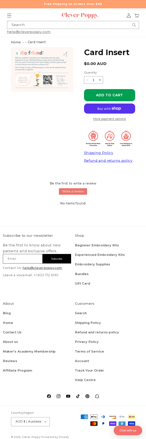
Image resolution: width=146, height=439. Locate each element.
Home (16, 42)
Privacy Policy (87, 342)
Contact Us (12, 332)
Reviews (10, 361)
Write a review (73, 191)
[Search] (134, 25)
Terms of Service (89, 351)
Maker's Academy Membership (29, 351)
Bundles (82, 274)
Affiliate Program (17, 370)
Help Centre (85, 380)
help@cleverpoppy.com (29, 32)
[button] (9, 16)
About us (10, 342)
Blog (7, 313)
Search (81, 313)
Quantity (90, 72)
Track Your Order (89, 370)
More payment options (109, 118)
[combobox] (73, 25)
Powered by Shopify (55, 437)
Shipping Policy (88, 323)
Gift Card (82, 283)
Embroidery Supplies (92, 264)
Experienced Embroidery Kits (100, 255)
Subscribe (56, 258)
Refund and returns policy (97, 332)
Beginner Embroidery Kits (97, 245)
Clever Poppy (31, 437)
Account (82, 361)
